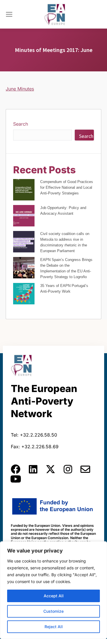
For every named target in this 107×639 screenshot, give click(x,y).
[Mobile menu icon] (9, 14)
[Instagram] (68, 469)
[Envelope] (85, 469)
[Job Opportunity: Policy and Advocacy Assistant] (24, 216)
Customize (53, 611)
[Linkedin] (33, 469)
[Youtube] (16, 479)
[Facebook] (16, 469)
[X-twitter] (50, 469)
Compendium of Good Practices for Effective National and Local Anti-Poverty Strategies (66, 187)
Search (20, 124)
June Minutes (20, 89)
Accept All (54, 595)
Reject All (54, 626)
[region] (53, 590)
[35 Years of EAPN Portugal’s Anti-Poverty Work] (24, 294)
